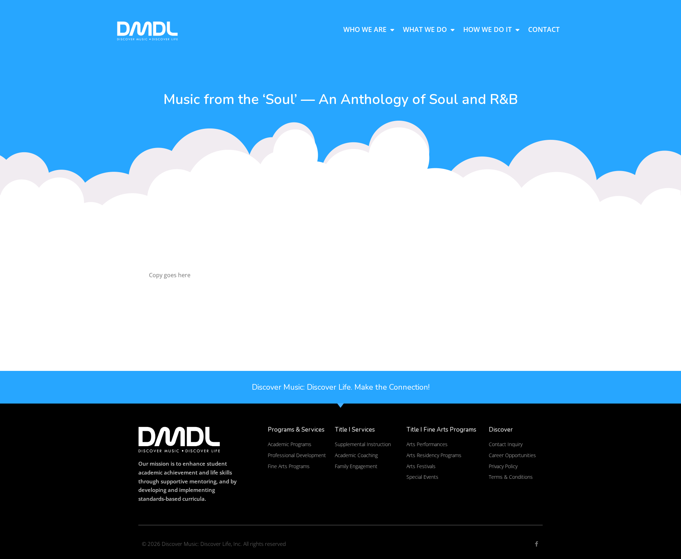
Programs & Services (296, 430)
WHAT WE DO (425, 29)
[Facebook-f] (536, 544)
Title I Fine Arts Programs (441, 430)
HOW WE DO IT (487, 29)
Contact (544, 29)
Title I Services (355, 430)
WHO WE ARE (365, 29)
